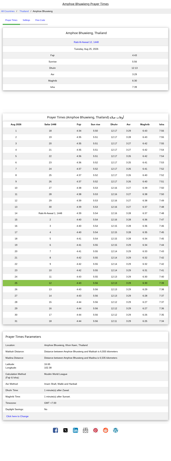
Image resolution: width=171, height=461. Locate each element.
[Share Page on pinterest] (95, 430)
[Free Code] (52, 19)
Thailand (24, 11)
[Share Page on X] (65, 430)
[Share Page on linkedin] (75, 430)
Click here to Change (17, 416)
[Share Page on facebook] (55, 430)
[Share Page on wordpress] (115, 430)
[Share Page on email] (85, 430)
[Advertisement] (85, 101)
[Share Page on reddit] (105, 430)
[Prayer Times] (48, 19)
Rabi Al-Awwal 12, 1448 (86, 42)
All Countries (8, 11)
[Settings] (50, 19)
